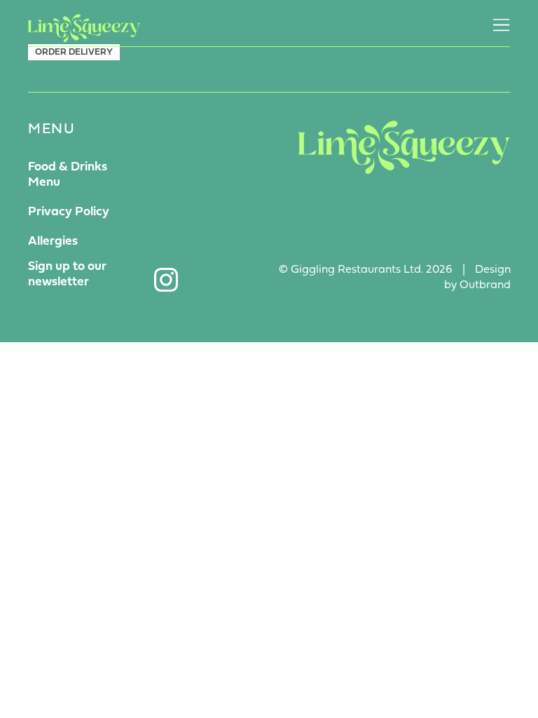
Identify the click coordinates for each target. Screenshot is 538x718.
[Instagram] (166, 280)
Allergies (53, 241)
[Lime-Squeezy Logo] (404, 147)
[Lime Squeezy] (84, 28)
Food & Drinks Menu (67, 175)
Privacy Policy (68, 212)
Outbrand (485, 285)
